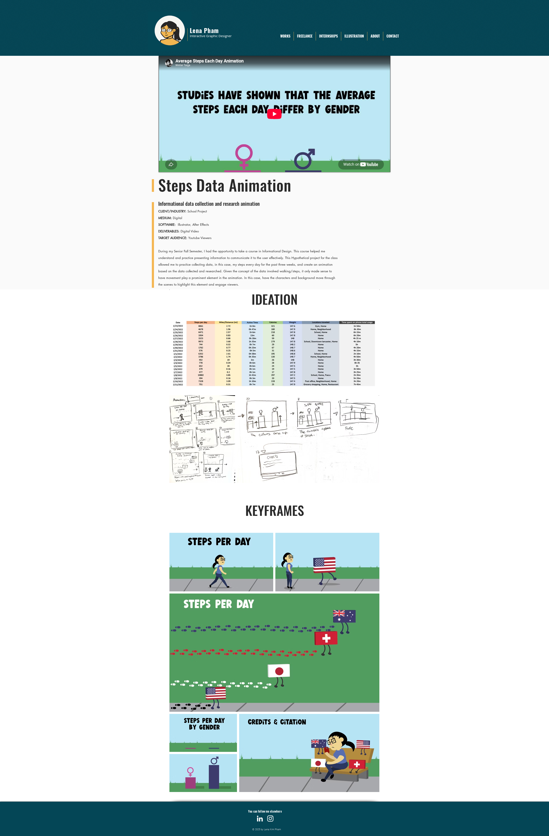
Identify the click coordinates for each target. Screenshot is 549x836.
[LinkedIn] (260, 818)
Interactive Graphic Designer (211, 36)
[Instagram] (270, 818)
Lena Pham (204, 30)
